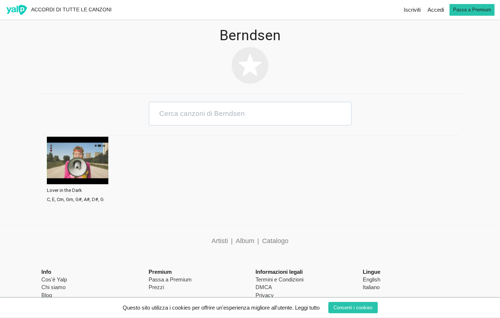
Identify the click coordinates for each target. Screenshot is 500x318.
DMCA (263, 287)
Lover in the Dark (64, 190)
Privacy (264, 295)
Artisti (220, 241)
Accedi (436, 10)
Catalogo (275, 241)
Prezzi (156, 287)
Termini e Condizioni (279, 279)
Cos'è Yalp (54, 279)
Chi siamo (53, 287)
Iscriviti (412, 10)
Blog (46, 295)
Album (245, 241)
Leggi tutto (307, 307)
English (371, 279)
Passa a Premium (472, 9)
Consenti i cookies (353, 307)
